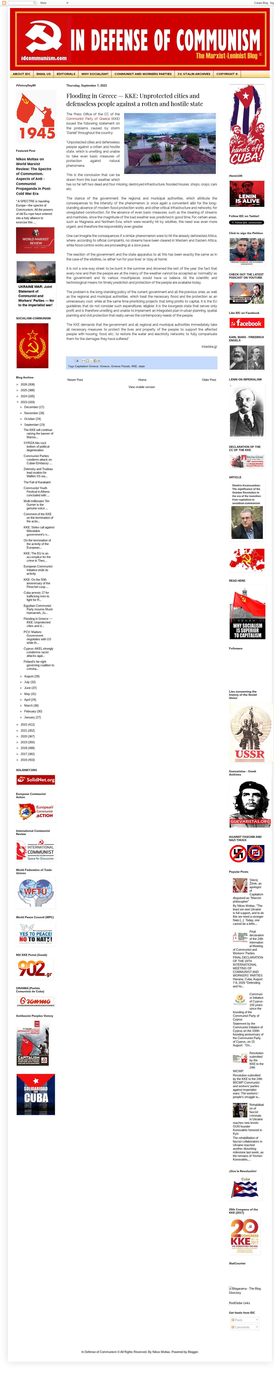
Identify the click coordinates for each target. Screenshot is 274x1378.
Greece (105, 366)
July (27, 682)
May (27, 694)
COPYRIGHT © (227, 74)
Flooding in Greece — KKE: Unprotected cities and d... (38, 622)
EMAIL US (44, 74)
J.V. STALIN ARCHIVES (194, 74)
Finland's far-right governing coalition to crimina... (39, 665)
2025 (24, 390)
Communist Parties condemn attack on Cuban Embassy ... (38, 459)
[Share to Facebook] (95, 361)
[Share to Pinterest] (99, 361)
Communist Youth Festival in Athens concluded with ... (37, 491)
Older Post (209, 379)
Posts (238, 1320)
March (28, 705)
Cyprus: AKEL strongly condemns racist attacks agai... (38, 652)
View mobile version (142, 387)
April (27, 699)
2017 (24, 754)
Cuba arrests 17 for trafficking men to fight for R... (36, 596)
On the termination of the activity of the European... (37, 544)
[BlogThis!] (87, 361)
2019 (24, 742)
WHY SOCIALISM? (95, 74)
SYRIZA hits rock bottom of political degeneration (36, 446)
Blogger (193, 1352)
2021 (24, 730)
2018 (24, 748)
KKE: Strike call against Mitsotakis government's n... (39, 531)
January (30, 717)
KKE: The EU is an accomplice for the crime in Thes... (37, 557)
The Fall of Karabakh (37, 482)
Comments (242, 1327)
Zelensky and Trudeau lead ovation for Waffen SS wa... (38, 472)
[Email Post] (76, 360)
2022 (24, 724)
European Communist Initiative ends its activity (38, 570)
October (30, 419)
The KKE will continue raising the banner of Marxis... (38, 433)
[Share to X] (91, 361)
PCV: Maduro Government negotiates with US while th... (37, 637)
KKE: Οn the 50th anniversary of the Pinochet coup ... (37, 583)
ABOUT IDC (21, 74)
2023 (24, 402)
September (32, 424)
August (29, 676)
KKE (134, 366)
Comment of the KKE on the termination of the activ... (38, 517)
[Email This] (84, 361)
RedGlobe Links (239, 1303)
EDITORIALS (66, 74)
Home (142, 379)
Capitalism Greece (86, 366)
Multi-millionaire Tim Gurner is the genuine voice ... (37, 504)
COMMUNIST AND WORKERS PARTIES (143, 74)
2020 (24, 736)
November (31, 413)
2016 (24, 759)
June (27, 688)
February (30, 711)
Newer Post (75, 379)
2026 (24, 384)
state (142, 366)
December (31, 407)
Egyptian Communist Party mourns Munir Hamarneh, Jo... (38, 609)
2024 (24, 396)
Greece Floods (120, 366)
